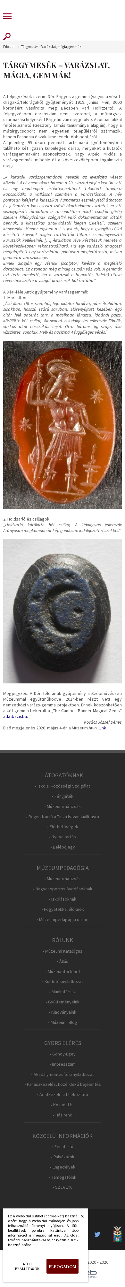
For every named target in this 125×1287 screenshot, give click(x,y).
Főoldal (8, 47)
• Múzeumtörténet (62, 971)
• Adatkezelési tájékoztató (62, 1094)
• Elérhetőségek (62, 826)
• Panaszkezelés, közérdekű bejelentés (62, 1084)
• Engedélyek (62, 1167)
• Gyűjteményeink (62, 1002)
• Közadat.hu (63, 1105)
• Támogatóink (62, 1177)
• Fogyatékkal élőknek (62, 909)
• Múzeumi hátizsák (62, 806)
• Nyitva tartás (62, 837)
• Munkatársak (62, 991)
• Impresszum (62, 1064)
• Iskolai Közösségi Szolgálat (62, 786)
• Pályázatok (62, 1157)
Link (102, 728)
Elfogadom (62, 1266)
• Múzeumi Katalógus (62, 951)
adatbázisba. (15, 716)
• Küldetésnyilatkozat (62, 981)
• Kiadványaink (62, 1012)
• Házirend (62, 1115)
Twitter (99, 1234)
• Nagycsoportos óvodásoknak (62, 889)
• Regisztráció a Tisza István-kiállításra (62, 816)
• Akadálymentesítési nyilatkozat (62, 1074)
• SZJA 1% (62, 1187)
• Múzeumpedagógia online (62, 919)
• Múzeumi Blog (62, 1022)
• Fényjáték (62, 796)
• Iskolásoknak (62, 899)
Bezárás (79, 1218)
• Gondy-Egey (63, 1054)
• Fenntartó (62, 1146)
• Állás (62, 961)
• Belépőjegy (62, 847)
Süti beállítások (27, 1266)
